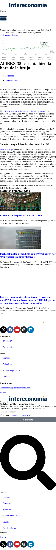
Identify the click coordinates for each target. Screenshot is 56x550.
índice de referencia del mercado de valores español (24, 111)
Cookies (6, 376)
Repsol (11, 188)
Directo (3, 11)
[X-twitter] (3, 329)
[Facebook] (10, 329)
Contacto (6, 358)
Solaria (18, 188)
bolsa (42, 185)
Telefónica (25, 188)
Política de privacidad (12, 370)
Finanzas (6, 497)
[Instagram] (23, 329)
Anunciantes (8, 347)
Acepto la (16, 415)
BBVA (37, 185)
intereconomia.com (9, 35)
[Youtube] (17, 329)
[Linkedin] (30, 329)
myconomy (7, 341)
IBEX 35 (4, 188)
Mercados (9, 76)
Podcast (3, 532)
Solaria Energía (7, 149)
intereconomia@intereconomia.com (15, 388)
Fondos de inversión (11, 515)
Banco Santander (26, 185)
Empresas (7, 503)
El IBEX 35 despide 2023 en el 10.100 (21, 215)
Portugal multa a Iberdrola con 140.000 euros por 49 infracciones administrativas (28, 255)
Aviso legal (7, 364)
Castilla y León (9, 528)
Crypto (6, 522)
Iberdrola (49, 185)
